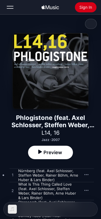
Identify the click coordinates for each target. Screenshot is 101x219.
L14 (46, 132)
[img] (50, 7)
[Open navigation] (10, 7)
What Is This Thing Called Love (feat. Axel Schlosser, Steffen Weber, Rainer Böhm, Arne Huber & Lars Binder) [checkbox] (47, 191)
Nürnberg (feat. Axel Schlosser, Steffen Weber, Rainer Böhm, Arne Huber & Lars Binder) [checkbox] (48, 175)
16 (56, 132)
